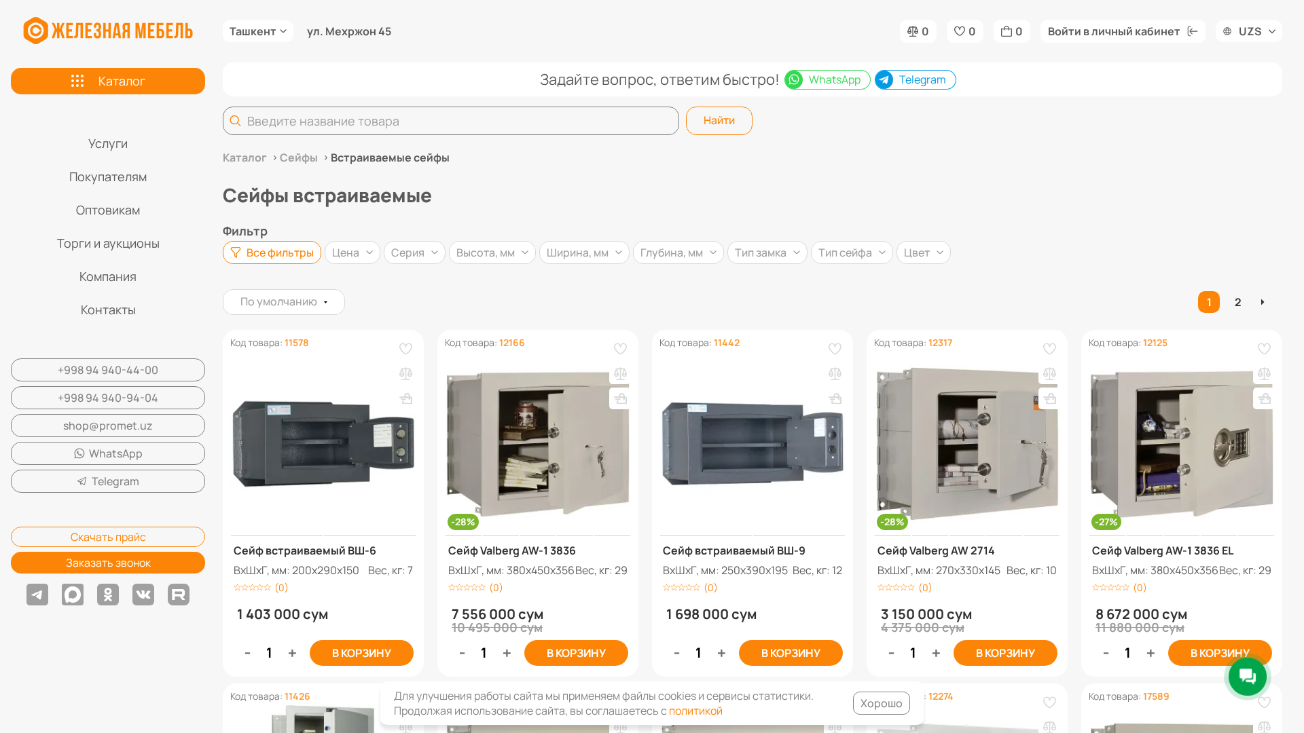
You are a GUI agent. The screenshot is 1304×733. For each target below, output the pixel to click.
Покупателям (108, 176)
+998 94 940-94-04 (108, 397)
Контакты (108, 309)
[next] (1264, 302)
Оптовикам (108, 210)
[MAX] (73, 594)
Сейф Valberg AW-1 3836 (512, 550)
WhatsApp (116, 453)
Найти (719, 120)
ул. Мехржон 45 (349, 31)
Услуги (108, 143)
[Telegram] (37, 594)
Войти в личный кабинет (1114, 31)
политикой (696, 710)
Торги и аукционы (108, 243)
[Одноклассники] (108, 594)
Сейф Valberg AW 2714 (936, 550)
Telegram (115, 481)
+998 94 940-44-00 (108, 369)
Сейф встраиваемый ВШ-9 (734, 550)
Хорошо (882, 703)
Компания (108, 276)
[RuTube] (178, 594)
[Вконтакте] (143, 594)
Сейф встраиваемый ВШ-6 (305, 550)
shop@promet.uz (108, 425)
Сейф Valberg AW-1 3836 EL (1163, 550)
